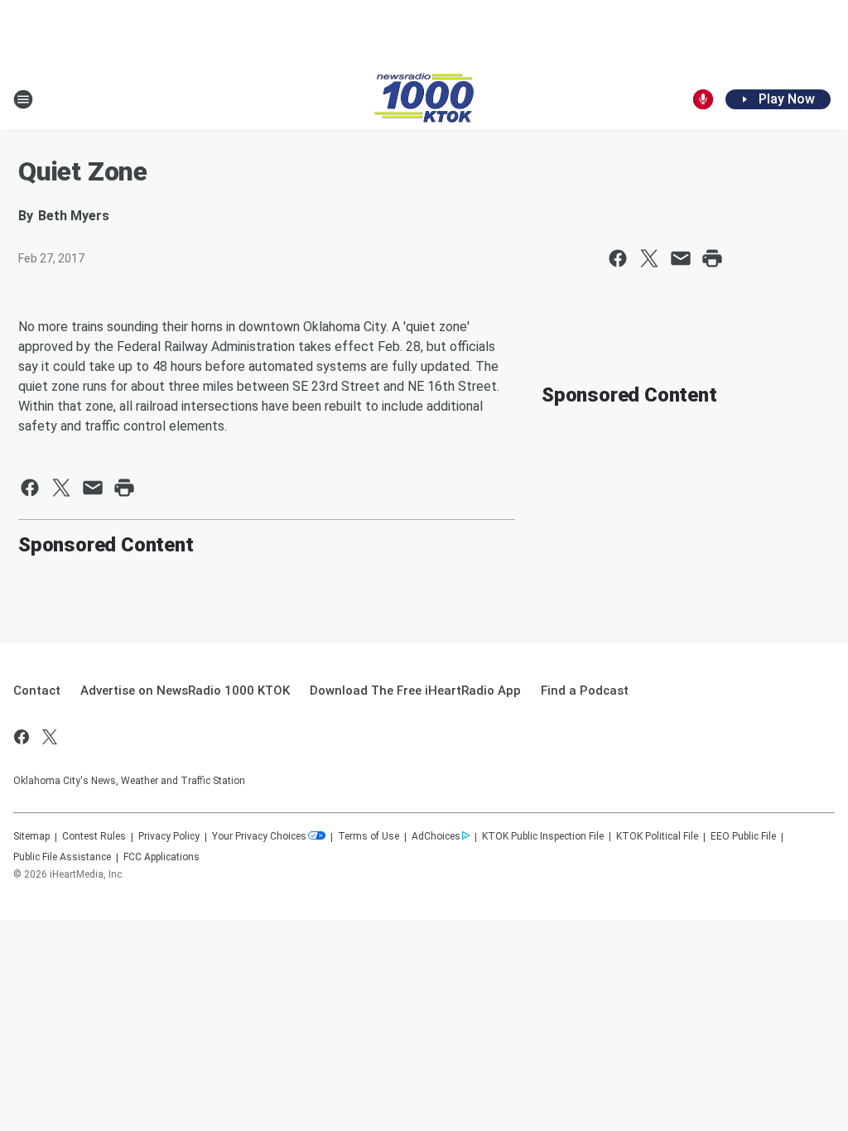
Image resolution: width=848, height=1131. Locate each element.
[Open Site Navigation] (23, 99)
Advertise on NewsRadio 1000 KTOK (185, 690)
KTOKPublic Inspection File (543, 836)
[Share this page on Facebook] (617, 258)
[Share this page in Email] (680, 258)
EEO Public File (743, 836)
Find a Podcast (585, 690)
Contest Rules (94, 836)
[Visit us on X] (50, 737)
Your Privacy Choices (259, 836)
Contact (36, 690)
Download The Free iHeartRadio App (415, 690)
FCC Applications (161, 857)
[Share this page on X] (649, 258)
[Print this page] (712, 258)
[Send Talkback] (703, 99)
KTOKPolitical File (657, 836)
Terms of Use (368, 836)
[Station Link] (424, 99)
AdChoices (436, 836)
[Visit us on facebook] (21, 737)
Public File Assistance (62, 857)
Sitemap (31, 836)
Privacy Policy (169, 836)
